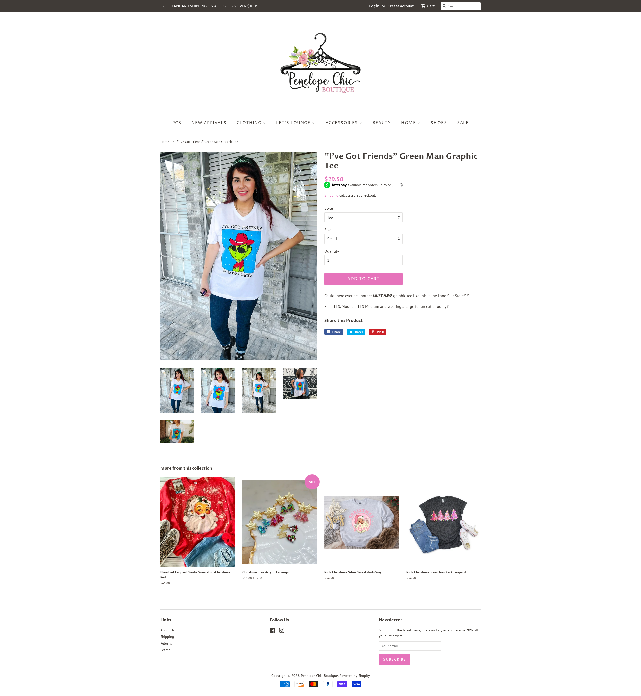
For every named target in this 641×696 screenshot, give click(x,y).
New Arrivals (208, 123)
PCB (176, 123)
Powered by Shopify (354, 675)
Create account (401, 6)
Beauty (382, 123)
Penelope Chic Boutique (319, 675)
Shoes (439, 123)
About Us (167, 630)
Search (165, 650)
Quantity (331, 251)
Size (327, 229)
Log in (374, 6)
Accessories (342, 123)
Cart (431, 6)
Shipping (331, 195)
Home (409, 123)
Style (328, 208)
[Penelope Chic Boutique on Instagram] (281, 631)
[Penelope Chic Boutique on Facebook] (272, 631)
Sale (463, 123)
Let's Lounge (294, 123)
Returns (166, 643)
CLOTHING (250, 123)
